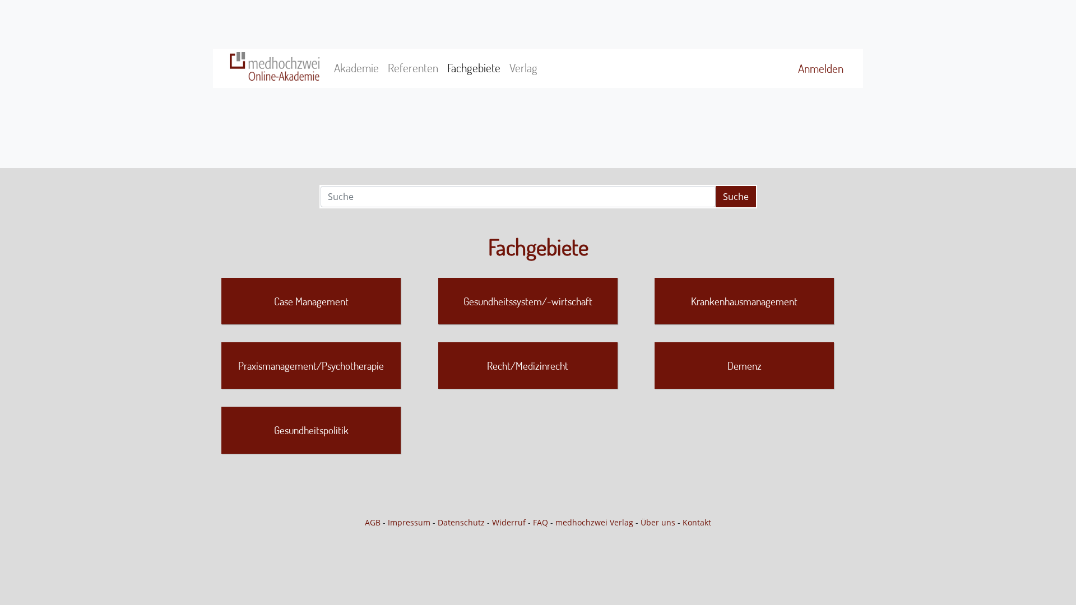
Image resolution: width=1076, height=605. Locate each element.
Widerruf (509, 522)
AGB (373, 522)
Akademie (356, 68)
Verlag (523, 68)
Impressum (409, 522)
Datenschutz (461, 522)
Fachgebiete (473, 68)
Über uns (658, 522)
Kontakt (697, 522)
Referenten (413, 68)
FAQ (540, 522)
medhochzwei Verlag (594, 522)
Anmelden (820, 68)
